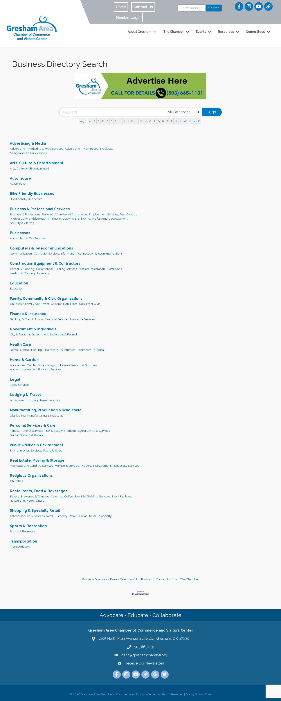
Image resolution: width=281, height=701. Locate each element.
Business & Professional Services (40, 209)
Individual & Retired (63, 334)
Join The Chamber (186, 579)
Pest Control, (128, 214)
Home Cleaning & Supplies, (78, 365)
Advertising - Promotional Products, (89, 148)
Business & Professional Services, (32, 214)
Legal (15, 379)
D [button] (103, 121)
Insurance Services (82, 319)
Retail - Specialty (100, 516)
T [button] (171, 121)
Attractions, (17, 400)
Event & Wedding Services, (93, 496)
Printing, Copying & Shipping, (70, 218)
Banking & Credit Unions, (27, 319)
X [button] (190, 121)
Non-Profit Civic (89, 304)
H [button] (120, 121)
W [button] (185, 121)
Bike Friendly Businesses (32, 193)
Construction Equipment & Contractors (45, 263)
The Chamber (173, 31)
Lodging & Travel (25, 395)
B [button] (94, 121)
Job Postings (144, 579)
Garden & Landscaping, (43, 365)
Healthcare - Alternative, (60, 349)
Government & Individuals (33, 329)
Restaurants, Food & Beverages (38, 491)
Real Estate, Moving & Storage (37, 460)
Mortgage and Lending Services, (32, 465)
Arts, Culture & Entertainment (36, 163)
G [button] (116, 121)
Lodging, (32, 400)
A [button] (90, 121)
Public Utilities (52, 450)
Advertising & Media (28, 143)
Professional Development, (110, 218)
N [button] (146, 121)
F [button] (111, 121)
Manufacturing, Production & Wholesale (46, 410)
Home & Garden (24, 360)
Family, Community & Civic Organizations (46, 299)
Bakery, (15, 496)
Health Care (20, 344)
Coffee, (69, 496)
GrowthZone (203, 694)
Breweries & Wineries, (35, 496)
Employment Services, (104, 214)
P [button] (154, 121)
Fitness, (15, 430)
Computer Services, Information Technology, (63, 253)
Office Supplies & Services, (27, 516)
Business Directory (94, 579)
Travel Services (49, 400)
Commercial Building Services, (56, 269)
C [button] (98, 121)
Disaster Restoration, (92, 269)
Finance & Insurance (28, 314)
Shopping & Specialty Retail (35, 510)
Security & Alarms (22, 223)
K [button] (132, 121)
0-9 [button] (82, 121)
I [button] (124, 121)
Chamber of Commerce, (71, 214)
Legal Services (19, 384)
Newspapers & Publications (28, 153)
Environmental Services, (26, 450)
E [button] (107, 121)
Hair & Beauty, (54, 430)
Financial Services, (57, 319)
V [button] (180, 121)
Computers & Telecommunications (41, 248)
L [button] (136, 121)
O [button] (150, 121)
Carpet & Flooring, (22, 269)
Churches (16, 481)
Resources (226, 31)
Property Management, (96, 465)
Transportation (23, 541)
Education (19, 283)
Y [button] (194, 121)
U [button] (176, 121)
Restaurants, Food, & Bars (27, 500)
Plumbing (43, 273)
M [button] (141, 121)
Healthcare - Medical (91, 349)
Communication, (21, 253)
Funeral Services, (32, 430)
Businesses (20, 233)
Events (201, 31)
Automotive (20, 178)
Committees (255, 31)
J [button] (128, 121)
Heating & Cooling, (23, 273)
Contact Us (163, 579)
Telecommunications (108, 253)
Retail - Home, (78, 516)
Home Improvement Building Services (35, 369)
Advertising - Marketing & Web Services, (37, 148)
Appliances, (18, 365)
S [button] (167, 121)
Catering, (57, 496)
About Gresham (139, 31)
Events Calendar (121, 579)
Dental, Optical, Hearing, (26, 349)
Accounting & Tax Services (27, 238)
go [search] (214, 112)
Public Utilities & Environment (36, 445)
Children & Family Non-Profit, (30, 304)
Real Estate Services (126, 465)
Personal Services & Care (33, 425)
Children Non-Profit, (64, 304)
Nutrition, (70, 430)
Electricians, (114, 269)
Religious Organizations (31, 475)
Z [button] (199, 121)
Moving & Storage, (67, 465)
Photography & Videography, (29, 218)
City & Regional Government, (29, 334)
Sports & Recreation (28, 526)
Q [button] (159, 121)
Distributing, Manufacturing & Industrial (36, 415)
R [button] (163, 121)
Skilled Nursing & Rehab (26, 435)
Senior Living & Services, (94, 430)
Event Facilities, (122, 496)
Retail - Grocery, (57, 516)
